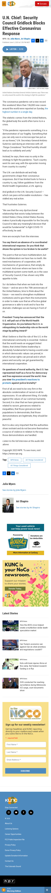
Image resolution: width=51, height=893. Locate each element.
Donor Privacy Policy (13, 850)
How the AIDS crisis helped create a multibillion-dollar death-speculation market (34, 628)
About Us (8, 823)
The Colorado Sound (13, 866)
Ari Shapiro (25, 38)
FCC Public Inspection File (15, 840)
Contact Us (9, 861)
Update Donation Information (16, 856)
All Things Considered (34, 460)
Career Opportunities (13, 834)
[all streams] (47, 890)
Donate (43, 4)
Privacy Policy (10, 845)
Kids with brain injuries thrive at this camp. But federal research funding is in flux (33, 666)
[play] (3, 890)
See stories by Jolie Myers (14, 490)
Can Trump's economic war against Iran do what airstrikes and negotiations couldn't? (33, 647)
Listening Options (11, 829)
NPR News (15, 460)
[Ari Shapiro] (8, 505)
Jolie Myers (15, 38)
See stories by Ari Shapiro (28, 507)
